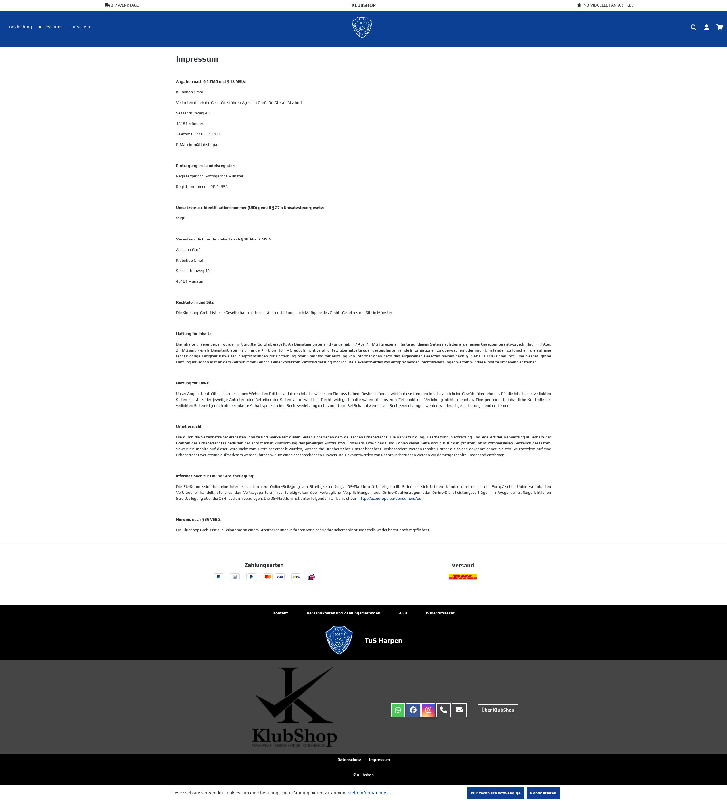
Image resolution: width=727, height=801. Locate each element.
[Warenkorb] (720, 27)
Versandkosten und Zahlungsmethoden (343, 613)
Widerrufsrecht (440, 613)
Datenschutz (349, 759)
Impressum (379, 759)
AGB (403, 613)
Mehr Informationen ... (370, 793)
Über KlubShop (498, 710)
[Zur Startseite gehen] (363, 27)
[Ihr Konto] (706, 27)
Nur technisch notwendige (496, 793)
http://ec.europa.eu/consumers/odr (390, 498)
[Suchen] (693, 27)
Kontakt (280, 613)
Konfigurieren (543, 793)
